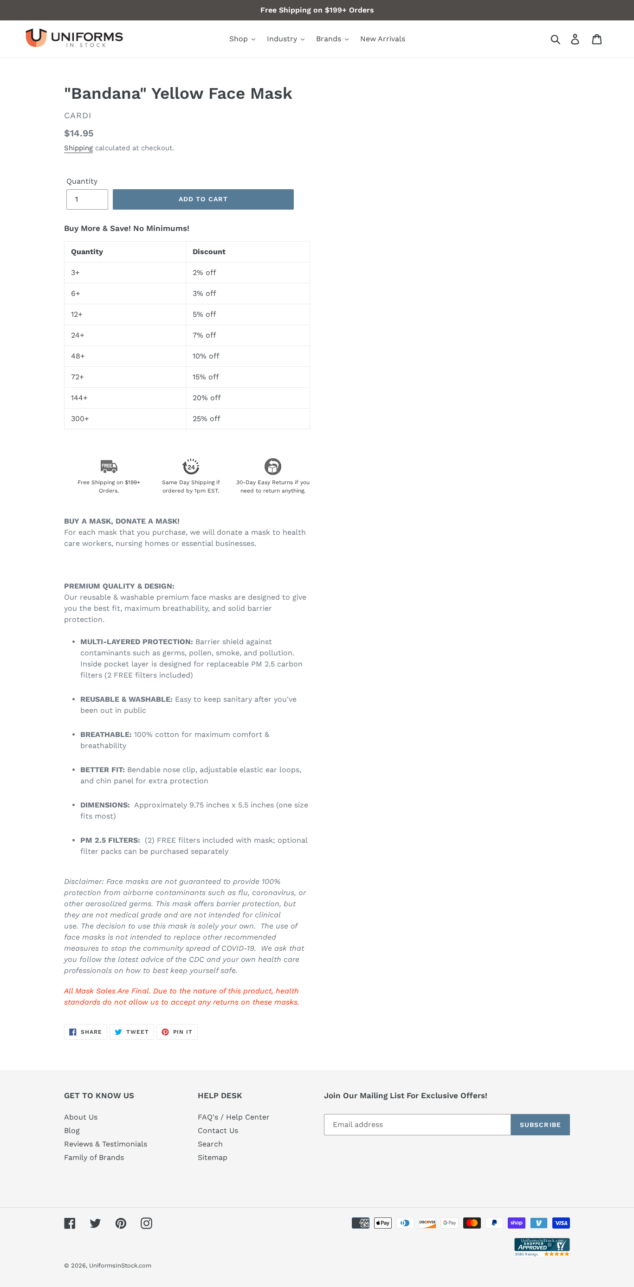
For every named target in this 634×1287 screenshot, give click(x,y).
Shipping (78, 148)
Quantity (81, 181)
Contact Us (218, 1130)
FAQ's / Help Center (234, 1117)
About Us (80, 1117)
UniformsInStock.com (120, 1265)
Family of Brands (94, 1157)
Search (210, 1144)
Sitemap (212, 1157)
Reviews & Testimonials (105, 1144)
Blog (72, 1130)
